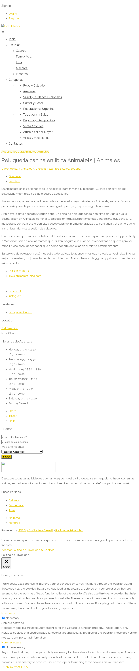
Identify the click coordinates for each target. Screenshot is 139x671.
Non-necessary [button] (11, 642)
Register (14, 18)
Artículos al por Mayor (37, 132)
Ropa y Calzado (34, 85)
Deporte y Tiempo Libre (39, 120)
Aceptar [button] (6, 550)
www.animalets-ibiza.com (25, 276)
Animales (29, 91)
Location (14, 181)
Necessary (12, 618)
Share (12, 411)
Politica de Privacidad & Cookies (33, 550)
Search (6, 456)
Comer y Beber (33, 103)
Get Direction (9, 328)
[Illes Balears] (10, 26)
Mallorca (22, 68)
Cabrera (21, 50)
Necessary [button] (8, 613)
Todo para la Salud (35, 114)
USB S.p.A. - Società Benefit (35, 530)
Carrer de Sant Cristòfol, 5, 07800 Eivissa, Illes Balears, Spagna (41, 168)
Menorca (22, 74)
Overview (15, 176)
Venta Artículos (33, 126)
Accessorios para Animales (18, 151)
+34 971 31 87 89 (19, 271)
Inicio (12, 39)
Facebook (15, 291)
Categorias (16, 79)
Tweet (12, 416)
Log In (13, 13)
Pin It (12, 420)
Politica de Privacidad (69, 530)
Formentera (23, 56)
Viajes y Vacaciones (36, 137)
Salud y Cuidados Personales (42, 97)
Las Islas (14, 45)
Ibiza (19, 62)
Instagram (15, 296)
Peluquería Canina (20, 312)
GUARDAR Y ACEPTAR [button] (15, 667)
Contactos (16, 143)
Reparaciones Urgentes (38, 108)
